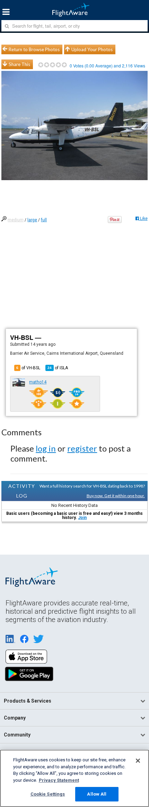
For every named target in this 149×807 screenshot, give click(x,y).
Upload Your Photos (92, 49)
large (32, 219)
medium (16, 219)
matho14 (37, 382)
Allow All (96, 794)
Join (82, 517)
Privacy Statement (59, 780)
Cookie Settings (47, 794)
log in (46, 448)
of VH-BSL (28, 367)
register (82, 448)
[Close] (138, 760)
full (44, 219)
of (57, 367)
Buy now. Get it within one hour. (116, 495)
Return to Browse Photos (34, 49)
